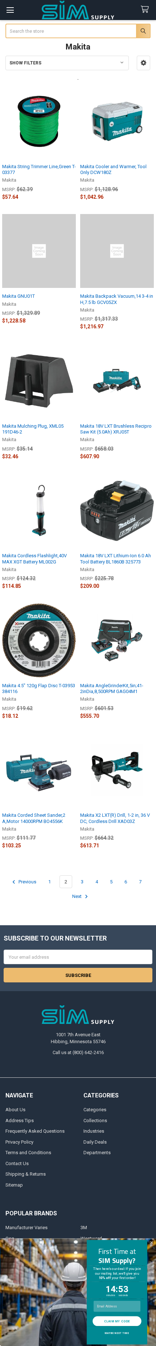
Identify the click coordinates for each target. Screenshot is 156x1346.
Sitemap (14, 1185)
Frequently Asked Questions (35, 1131)
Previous (26, 881)
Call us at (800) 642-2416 (78, 1052)
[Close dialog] (152, 1243)
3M (84, 1227)
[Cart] (146, 9)
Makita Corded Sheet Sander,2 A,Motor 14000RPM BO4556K (33, 818)
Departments (97, 1152)
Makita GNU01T (18, 296)
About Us (15, 1109)
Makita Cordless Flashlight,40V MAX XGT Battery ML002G (34, 558)
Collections (95, 1120)
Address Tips (19, 1120)
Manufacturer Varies (26, 1227)
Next (77, 896)
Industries (93, 1131)
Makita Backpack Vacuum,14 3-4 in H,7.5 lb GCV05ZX (116, 299)
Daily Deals (95, 1142)
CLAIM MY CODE (117, 1321)
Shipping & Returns (25, 1174)
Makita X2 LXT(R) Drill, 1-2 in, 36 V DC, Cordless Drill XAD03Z (115, 818)
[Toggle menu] (10, 10)
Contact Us (17, 1163)
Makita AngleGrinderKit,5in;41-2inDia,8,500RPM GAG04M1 (111, 688)
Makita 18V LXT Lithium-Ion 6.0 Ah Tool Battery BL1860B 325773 (115, 558)
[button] (143, 63)
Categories (94, 1109)
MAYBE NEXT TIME (117, 1333)
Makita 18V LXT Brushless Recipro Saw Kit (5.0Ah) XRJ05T (116, 429)
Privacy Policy (19, 1142)
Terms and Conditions (28, 1152)
